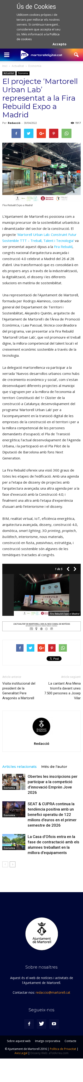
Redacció (14, 123)
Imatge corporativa (47, 1041)
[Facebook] (29, 1024)
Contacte (70, 1041)
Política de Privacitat (63, 1049)
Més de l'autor (54, 766)
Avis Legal (21, 1053)
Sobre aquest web (19, 1041)
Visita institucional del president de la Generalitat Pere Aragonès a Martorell (18, 690)
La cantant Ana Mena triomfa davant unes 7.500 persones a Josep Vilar (62, 690)
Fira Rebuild (63, 246)
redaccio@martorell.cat (53, 992)
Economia (23, 73)
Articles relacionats (19, 766)
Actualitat (9, 73)
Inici (4, 66)
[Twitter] (41, 1024)
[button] (76, 55)
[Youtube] (54, 1024)
